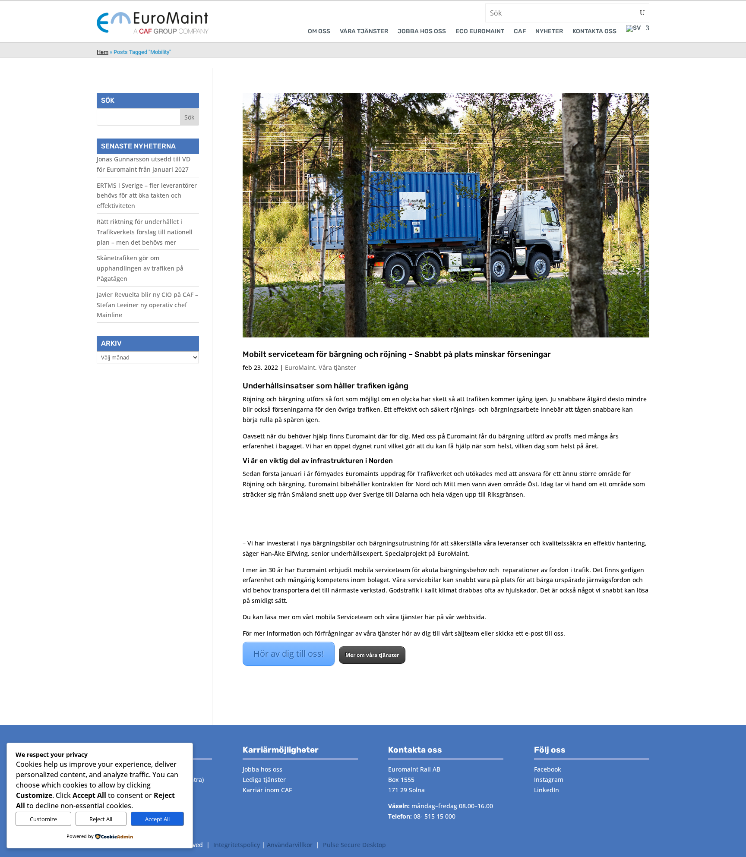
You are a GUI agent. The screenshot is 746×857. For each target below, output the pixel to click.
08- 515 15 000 (434, 816)
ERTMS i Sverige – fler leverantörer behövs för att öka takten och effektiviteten (147, 195)
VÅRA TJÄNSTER (364, 31)
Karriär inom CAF (267, 790)
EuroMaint (300, 367)
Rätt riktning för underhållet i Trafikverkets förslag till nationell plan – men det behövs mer (145, 231)
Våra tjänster (337, 367)
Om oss (319, 31)
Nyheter (549, 31)
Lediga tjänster (264, 779)
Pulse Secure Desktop (354, 845)
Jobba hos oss (422, 31)
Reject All (100, 819)
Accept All (157, 819)
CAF (520, 31)
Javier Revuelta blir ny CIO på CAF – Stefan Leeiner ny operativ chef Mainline (147, 304)
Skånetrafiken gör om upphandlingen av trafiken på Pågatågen (140, 268)
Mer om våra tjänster (372, 655)
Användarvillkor (290, 845)
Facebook (547, 769)
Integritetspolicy (236, 845)
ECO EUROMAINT (479, 31)
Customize (43, 819)
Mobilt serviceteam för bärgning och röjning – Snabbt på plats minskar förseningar (397, 354)
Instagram (548, 779)
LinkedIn (546, 790)
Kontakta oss (594, 31)
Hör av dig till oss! (288, 653)
